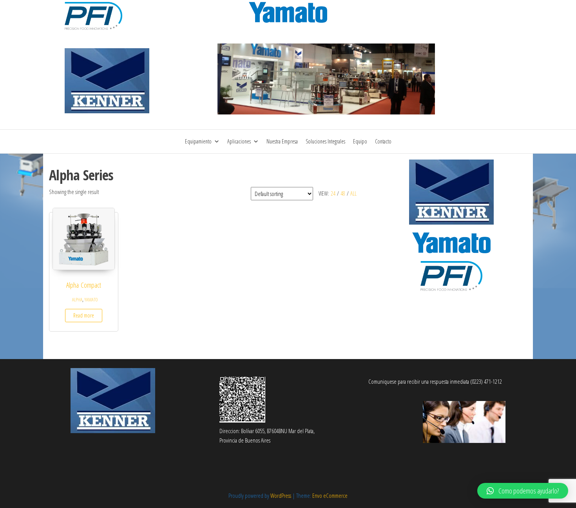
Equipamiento (198, 141)
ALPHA (77, 299)
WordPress (280, 495)
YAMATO (91, 299)
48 (343, 193)
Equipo (360, 141)
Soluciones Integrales (325, 141)
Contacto (383, 141)
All (353, 193)
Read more (83, 315)
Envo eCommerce (330, 495)
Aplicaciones (239, 141)
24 (333, 193)
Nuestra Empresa (282, 141)
